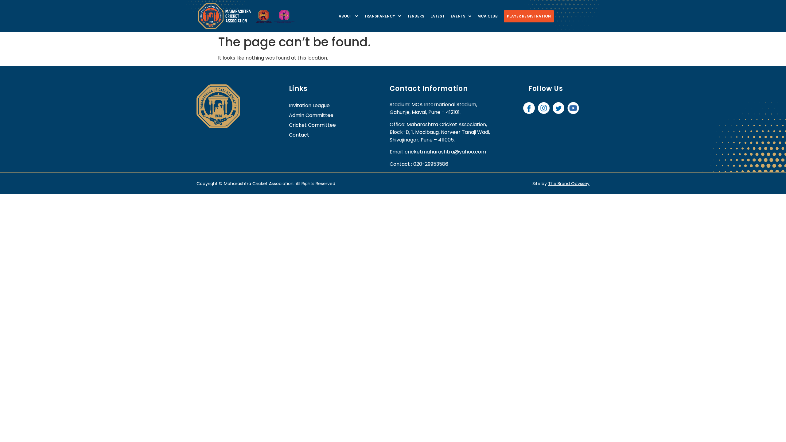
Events (458, 16)
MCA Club (487, 16)
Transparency (379, 16)
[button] (348, 16)
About (345, 16)
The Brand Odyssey (569, 183)
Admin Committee (311, 115)
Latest (437, 16)
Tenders (415, 16)
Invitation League (309, 105)
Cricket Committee (312, 125)
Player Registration (529, 16)
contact (299, 134)
